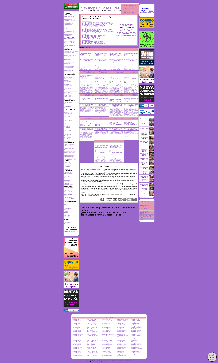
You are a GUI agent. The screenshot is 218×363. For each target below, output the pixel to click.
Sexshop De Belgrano (135, 320)
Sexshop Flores (85, 29)
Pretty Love (66, 211)
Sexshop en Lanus (135, 347)
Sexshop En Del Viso (76, 340)
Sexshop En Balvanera (106, 328)
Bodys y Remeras (68, 102)
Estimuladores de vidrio (69, 149)
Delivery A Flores (119, 354)
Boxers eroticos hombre (69, 103)
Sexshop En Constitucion (136, 338)
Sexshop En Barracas (135, 328)
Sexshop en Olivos (135, 351)
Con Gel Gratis (67, 221)
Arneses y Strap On (68, 191)
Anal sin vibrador (67, 165)
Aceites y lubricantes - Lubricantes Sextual (89, 49)
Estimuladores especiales (69, 151)
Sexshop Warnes (86, 40)
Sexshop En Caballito (120, 332)
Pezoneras (66, 183)
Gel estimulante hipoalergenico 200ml (129, 123)
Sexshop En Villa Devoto (107, 355)
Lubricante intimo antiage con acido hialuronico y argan (86, 123)
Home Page (82, 47)
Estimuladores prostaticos (69, 155)
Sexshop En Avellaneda (92, 328)
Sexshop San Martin (86, 38)
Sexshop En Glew (120, 343)
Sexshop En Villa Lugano (121, 355)
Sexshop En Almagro (120, 327)
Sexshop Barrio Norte (87, 23)
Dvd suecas (66, 139)
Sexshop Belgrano (86, 21)
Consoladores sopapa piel (69, 46)
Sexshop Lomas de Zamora (88, 31)
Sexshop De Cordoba (106, 322)
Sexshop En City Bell (76, 335)
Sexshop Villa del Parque (88, 25)
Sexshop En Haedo (91, 344)
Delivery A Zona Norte (91, 347)
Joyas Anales (67, 166)
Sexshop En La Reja (135, 345)
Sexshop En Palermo (76, 352)
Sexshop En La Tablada (77, 347)
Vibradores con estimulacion (70, 55)
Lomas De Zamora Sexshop (108, 334)
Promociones (67, 223)
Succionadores (67, 147)
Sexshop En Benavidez (121, 330)
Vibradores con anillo (68, 187)
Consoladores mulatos (69, 41)
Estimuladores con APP (69, 144)
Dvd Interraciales (67, 134)
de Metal (66, 157)
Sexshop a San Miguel (91, 319)
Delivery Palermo (134, 341)
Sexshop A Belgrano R (135, 324)
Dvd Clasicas (67, 138)
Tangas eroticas (67, 95)
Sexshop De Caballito (91, 322)
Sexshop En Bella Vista (106, 330)
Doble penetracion (68, 193)
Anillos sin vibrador (68, 189)
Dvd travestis (67, 141)
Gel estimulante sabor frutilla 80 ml (129, 76)
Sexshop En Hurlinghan (107, 344)
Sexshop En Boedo (120, 331)
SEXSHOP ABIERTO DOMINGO (146, 215)
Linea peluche (67, 119)
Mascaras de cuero (68, 120)
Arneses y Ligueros (68, 77)
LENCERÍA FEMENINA (144, 205)
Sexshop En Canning (135, 332)
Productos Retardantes (69, 198)
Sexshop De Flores (135, 322)
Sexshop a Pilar (75, 319)
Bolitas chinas (67, 190)
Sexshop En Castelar (120, 334)
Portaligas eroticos (68, 89)
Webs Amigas (109, 317)
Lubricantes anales (68, 19)
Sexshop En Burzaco (91, 332)
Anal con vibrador (68, 163)
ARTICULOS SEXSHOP (144, 201)
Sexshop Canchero (91, 320)
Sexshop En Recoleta (76, 354)
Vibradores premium (68, 64)
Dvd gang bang (67, 130)
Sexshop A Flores (120, 322)
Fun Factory (66, 217)
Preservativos (67, 180)
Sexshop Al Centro (135, 319)
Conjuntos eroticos (68, 82)
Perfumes (66, 32)
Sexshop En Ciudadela (106, 335)
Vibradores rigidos (68, 63)
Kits (65, 199)
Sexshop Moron (85, 34)
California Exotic (67, 208)
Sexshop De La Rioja (91, 323)
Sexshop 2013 (90, 330)
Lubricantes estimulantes (69, 21)
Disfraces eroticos (68, 85)
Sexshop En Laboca (106, 347)
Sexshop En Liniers (120, 348)
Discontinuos (67, 222)
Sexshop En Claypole (135, 335)
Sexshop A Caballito (135, 323)
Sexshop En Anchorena (136, 327)
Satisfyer (66, 212)
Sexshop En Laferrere (121, 347)
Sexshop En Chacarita (136, 334)
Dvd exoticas (67, 127)
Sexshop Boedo (85, 28)
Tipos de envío (130, 9)
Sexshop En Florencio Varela (108, 341)
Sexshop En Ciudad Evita (92, 335)
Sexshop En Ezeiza (76, 341)
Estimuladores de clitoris (69, 148)
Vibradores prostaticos (69, 66)
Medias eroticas (67, 88)
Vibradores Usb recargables (70, 73)
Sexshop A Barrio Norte (77, 328)
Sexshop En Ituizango (121, 344)
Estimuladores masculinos (69, 153)
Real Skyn (66, 28)
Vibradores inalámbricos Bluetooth (71, 51)
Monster (66, 48)
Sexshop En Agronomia (92, 327)
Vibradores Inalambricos (69, 62)
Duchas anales (67, 162)
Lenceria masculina (68, 106)
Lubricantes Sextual (68, 35)
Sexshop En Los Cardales (77, 349)
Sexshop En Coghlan (76, 338)
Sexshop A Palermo (106, 319)
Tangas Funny (67, 97)
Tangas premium (67, 96)
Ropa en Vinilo (67, 92)
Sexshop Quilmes (86, 33)
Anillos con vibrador (68, 53)
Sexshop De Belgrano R (77, 322)
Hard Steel (66, 216)
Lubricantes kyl (67, 26)
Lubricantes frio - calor (69, 23)
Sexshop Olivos (85, 37)
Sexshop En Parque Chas (92, 352)
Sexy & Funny (67, 215)
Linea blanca (66, 117)
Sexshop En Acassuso (106, 326)
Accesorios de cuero (68, 110)
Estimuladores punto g (68, 156)
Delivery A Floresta (120, 352)
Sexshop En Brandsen (77, 332)
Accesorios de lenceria (69, 76)
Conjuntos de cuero (68, 112)
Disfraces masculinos (68, 105)
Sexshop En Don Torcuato (92, 340)
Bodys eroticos (67, 80)
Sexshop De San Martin (107, 324)
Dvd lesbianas (67, 135)
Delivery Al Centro (76, 345)
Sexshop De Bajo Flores (107, 320)
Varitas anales (67, 167)
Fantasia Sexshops (135, 340)
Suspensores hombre (68, 107)
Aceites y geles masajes (69, 16)
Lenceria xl (66, 87)
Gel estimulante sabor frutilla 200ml (115, 123)
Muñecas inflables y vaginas (70, 159)
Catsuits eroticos (67, 81)
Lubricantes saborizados (69, 31)
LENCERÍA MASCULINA (144, 207)
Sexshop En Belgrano (76, 330)
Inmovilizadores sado (68, 115)
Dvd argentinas (67, 124)
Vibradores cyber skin (68, 56)
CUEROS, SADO (143, 208)
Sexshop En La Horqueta (92, 345)
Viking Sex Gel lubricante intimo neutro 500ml (116, 146)
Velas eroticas (67, 181)
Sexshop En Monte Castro (121, 351)
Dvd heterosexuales (68, 133)
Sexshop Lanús (85, 36)
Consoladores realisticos (69, 44)
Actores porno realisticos (69, 38)
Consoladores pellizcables (69, 42)
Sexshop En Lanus (76, 348)
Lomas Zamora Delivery (107, 332)
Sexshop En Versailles (135, 354)
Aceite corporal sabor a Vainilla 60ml (115, 54)
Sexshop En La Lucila (106, 345)
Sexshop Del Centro (76, 326)
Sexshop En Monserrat (77, 351)
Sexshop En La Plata (120, 345)
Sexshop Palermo (86, 22)
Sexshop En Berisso (76, 331)
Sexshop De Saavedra (91, 324)
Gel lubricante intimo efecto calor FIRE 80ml (101, 76)
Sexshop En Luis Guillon (92, 349)
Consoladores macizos (69, 39)
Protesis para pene (68, 197)
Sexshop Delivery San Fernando (94, 326)
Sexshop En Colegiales (106, 338)
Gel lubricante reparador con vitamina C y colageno (131, 99)
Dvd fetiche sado (67, 128)
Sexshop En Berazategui (136, 330)
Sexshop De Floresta (76, 323)
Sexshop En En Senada (107, 340)
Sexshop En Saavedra (106, 354)
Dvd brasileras (67, 126)
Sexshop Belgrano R (76, 320)
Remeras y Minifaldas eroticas (70, 91)
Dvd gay (66, 131)
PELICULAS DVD (143, 209)
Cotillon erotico (67, 176)
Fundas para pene (68, 194)
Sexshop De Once (120, 323)
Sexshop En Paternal (106, 352)
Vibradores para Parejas (69, 52)
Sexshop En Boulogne (135, 331)
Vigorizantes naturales (68, 184)
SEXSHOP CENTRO (143, 211)
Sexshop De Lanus (106, 323)
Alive (65, 204)
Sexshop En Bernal (106, 331)
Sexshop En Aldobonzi (106, 327)
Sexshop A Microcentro (121, 320)
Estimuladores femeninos (69, 152)
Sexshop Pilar (85, 43)
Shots (65, 213)
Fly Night (66, 27)
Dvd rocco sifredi (67, 137)
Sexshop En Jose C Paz (100, 8)
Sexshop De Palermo (76, 324)
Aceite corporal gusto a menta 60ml (85, 54)
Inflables (66, 195)
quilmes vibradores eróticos (93, 331)
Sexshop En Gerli (105, 343)
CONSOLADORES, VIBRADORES (143, 204)
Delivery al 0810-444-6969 (71, 228)
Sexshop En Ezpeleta (91, 341)
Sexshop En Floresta (76, 343)
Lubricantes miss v (68, 30)
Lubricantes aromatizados (69, 20)
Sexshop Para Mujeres (144, 180)
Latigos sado (67, 116)
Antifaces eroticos (68, 173)
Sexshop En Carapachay (77, 334)
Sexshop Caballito (86, 27)
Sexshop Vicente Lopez (87, 42)
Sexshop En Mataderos (136, 349)
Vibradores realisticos (68, 67)
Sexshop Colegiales (86, 41)
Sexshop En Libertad (106, 348)
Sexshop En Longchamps (136, 348)
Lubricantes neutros (68, 24)
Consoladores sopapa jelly (69, 45)
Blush (65, 205)
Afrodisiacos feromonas (69, 175)
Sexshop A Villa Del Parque (122, 319)
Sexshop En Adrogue (135, 326)
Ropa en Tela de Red (68, 93)
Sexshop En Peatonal (135, 352)
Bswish (65, 207)
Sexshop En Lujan (120, 349)
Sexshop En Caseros (91, 334)
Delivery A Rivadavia (91, 348)
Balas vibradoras (67, 145)
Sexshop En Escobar (120, 340)
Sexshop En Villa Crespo (92, 355)
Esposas (66, 177)
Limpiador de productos (69, 17)
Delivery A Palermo (106, 349)
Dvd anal (66, 123)
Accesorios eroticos (68, 172)
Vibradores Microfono (68, 68)
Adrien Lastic (67, 202)
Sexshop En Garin (91, 343)
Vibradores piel (67, 60)
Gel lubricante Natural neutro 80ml (85, 99)
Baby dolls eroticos (68, 78)
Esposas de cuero (68, 113)
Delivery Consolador (76, 344)
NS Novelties (67, 209)
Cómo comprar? (130, 6)
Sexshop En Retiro (91, 354)
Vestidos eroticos (67, 99)
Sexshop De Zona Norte (121, 324)
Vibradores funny (67, 58)
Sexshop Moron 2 (144, 188)
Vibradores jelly (67, 59)
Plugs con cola (67, 169)
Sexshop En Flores (120, 341)
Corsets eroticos (67, 84)
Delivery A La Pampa (106, 351)
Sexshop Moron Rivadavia (88, 35)
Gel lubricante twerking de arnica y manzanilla (86, 76)
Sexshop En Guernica (135, 343)
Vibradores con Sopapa (69, 71)
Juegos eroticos (67, 179)
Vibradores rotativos (68, 70)
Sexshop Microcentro (87, 24)
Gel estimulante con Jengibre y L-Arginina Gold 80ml (116, 99)
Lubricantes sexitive (68, 34)
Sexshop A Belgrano (76, 327)
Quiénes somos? (130, 12)
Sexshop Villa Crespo (87, 30)
